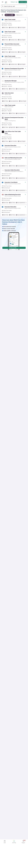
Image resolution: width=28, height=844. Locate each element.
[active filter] (2, 15)
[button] (14, 234)
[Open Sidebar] (2, 2)
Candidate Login (22, 2)
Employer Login (14, 2)
